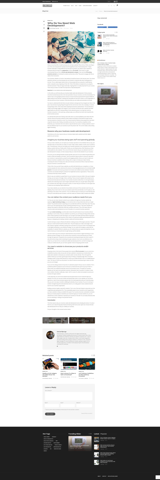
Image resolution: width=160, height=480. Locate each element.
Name (46, 402)
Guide (50, 319)
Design (86, 319)
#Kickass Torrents (58, 444)
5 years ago (57, 28)
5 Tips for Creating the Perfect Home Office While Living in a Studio (57, 321)
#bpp (57, 440)
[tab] (96, 434)
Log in (109, 1)
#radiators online (57, 448)
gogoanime (65, 70)
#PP (50, 448)
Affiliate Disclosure (113, 476)
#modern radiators (57, 446)
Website (78, 402)
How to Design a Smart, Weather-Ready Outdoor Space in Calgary (106, 63)
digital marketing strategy (59, 202)
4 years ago (50, 378)
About (99, 476)
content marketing (56, 212)
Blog (72, 5)
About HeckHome (46, 1)
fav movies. (75, 70)
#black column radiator (48, 438)
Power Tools (66, 5)
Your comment (48, 390)
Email (62, 402)
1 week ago (102, 440)
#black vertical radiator (48, 440)
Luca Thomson (81, 378)
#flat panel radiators (48, 444)
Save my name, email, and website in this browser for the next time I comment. (62, 409)
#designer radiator (47, 442)
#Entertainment (57, 442)
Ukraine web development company (70, 72)
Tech (76, 5)
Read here (50, 90)
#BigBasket (54, 436)
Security (95, 5)
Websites (100, 11)
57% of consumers (80, 251)
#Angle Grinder (47, 436)
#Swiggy (45, 450)
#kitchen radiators (47, 446)
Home (80, 5)
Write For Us (55, 1)
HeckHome (102, 60)
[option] (51, 368)
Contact (104, 476)
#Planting (46, 448)
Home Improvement (87, 5)
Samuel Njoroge (52, 28)
